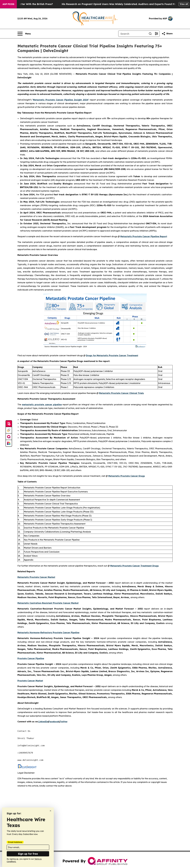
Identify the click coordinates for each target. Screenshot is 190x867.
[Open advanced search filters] (156, 34)
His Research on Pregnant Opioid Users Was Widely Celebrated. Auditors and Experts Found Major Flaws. (124, 4)
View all (184, 4)
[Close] (50, 811)
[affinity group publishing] (9, 437)
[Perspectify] (9, 430)
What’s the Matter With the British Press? (28, 4)
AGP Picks (8, 4)
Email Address (15, 842)
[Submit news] (9, 424)
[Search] (150, 34)
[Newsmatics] (9, 443)
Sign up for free (28, 853)
